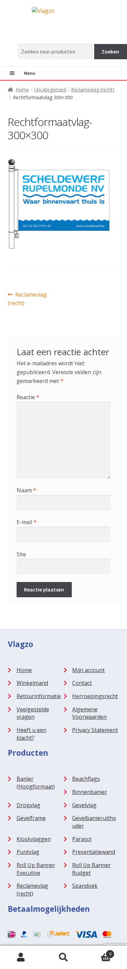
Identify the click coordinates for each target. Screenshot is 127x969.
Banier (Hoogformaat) (36, 782)
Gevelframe (31, 818)
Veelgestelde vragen (33, 713)
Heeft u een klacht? (31, 733)
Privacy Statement (95, 730)
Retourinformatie (39, 696)
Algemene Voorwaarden (89, 713)
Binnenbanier (89, 792)
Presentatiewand (93, 852)
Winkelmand (32, 683)
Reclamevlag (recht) (92, 89)
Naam (26, 490)
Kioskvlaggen (34, 839)
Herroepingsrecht (95, 696)
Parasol (81, 839)
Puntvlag (28, 852)
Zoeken (63, 957)
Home (22, 89)
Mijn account (88, 670)
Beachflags (86, 778)
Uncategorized (50, 89)
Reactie (28, 397)
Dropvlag (28, 805)
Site (21, 554)
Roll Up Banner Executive (36, 869)
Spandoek (85, 885)
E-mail (27, 522)
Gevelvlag (84, 805)
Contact (82, 683)
